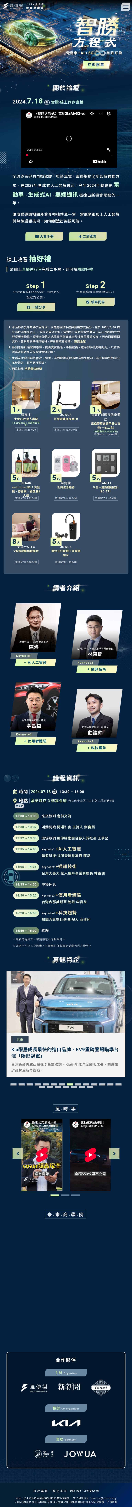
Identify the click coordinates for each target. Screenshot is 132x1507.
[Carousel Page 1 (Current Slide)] (55, 1195)
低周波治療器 (66, 487)
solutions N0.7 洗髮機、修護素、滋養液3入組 (26, 491)
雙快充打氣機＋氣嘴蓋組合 (66, 553)
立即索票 (90, 236)
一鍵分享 (38, 307)
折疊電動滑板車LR (66, 419)
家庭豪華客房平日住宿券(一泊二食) (105, 425)
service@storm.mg (103, 1498)
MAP (19, 806)
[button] (13, 1084)
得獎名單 (80, 341)
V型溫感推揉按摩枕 (26, 551)
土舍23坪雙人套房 (26, 419)
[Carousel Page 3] (75, 1195)
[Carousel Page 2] (65, 1195)
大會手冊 (47, 236)
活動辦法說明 (33, 368)
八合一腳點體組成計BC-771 (106, 489)
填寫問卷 (97, 302)
